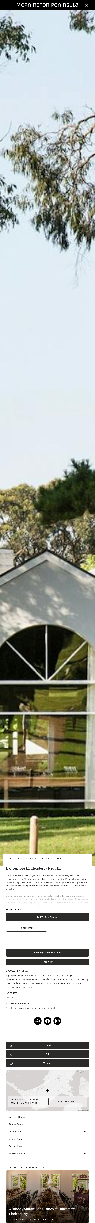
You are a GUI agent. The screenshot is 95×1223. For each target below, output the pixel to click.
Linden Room (15, 1131)
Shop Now (48, 961)
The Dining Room (17, 1153)
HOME (9, 858)
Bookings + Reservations (47, 952)
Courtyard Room (17, 1117)
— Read (13, 909)
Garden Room (15, 1139)
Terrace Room (16, 1124)
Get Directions (66, 1101)
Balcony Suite (15, 1146)
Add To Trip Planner (47, 917)
